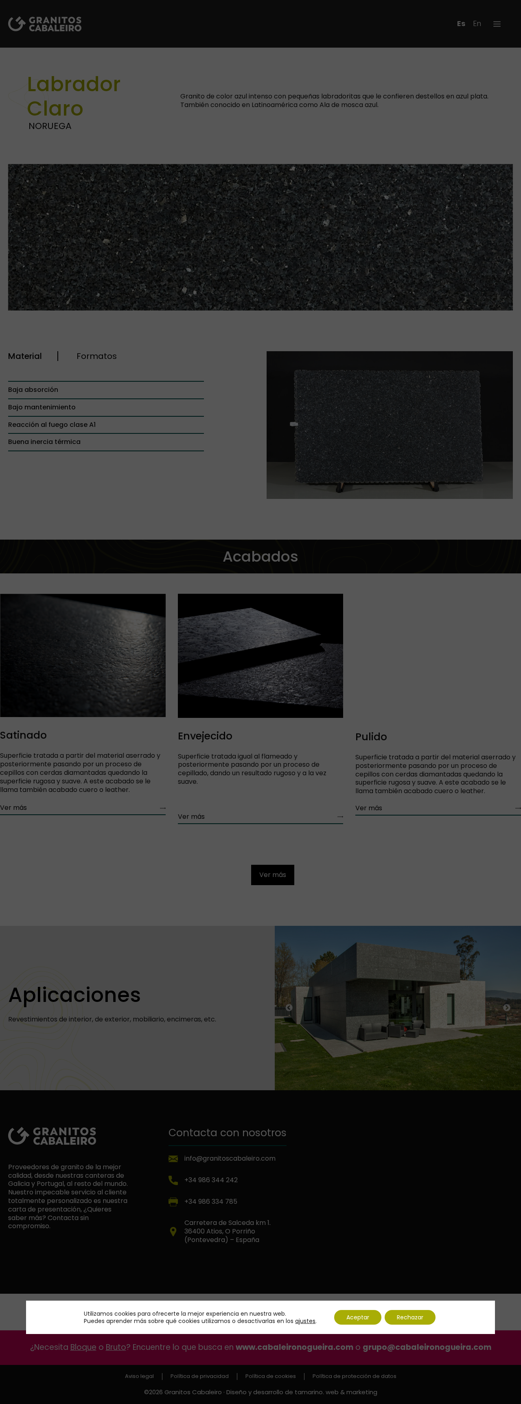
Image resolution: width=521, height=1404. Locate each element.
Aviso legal (139, 1376)
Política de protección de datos (354, 1376)
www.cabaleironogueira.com (294, 1347)
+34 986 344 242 (211, 1180)
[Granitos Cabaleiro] (44, 23)
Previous (289, 1008)
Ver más (13, 807)
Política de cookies (270, 1376)
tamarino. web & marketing (336, 1392)
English (477, 24)
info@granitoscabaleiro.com (230, 1158)
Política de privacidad (200, 1376)
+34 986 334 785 (210, 1201)
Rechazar (410, 1317)
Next (506, 1008)
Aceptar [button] (357, 1317)
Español (461, 24)
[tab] (33, 356)
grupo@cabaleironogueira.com (427, 1347)
